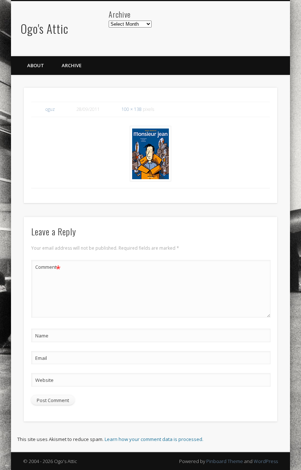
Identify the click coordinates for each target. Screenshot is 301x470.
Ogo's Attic (44, 28)
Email (41, 358)
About (35, 65)
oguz (50, 109)
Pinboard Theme (224, 461)
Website (44, 380)
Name (41, 335)
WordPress (266, 461)
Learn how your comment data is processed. (154, 439)
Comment (48, 268)
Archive (71, 65)
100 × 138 (132, 109)
